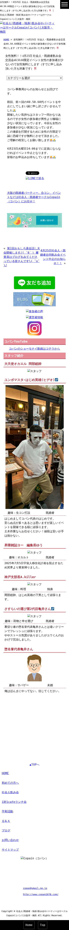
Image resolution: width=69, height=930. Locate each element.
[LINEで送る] (35, 178)
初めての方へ (10, 782)
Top (42, 925)
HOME (6, 39)
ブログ (6, 830)
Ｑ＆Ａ (6, 821)
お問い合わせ (10, 840)
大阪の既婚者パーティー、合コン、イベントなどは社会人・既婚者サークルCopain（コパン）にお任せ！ (34, 197)
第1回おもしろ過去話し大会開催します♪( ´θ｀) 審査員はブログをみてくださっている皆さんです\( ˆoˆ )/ (22, 257)
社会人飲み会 (10, 792)
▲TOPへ (34, 764)
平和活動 (7, 811)
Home (29, 925)
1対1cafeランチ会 (14, 802)
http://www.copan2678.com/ (40, 894)
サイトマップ (10, 849)
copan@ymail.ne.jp (35, 888)
